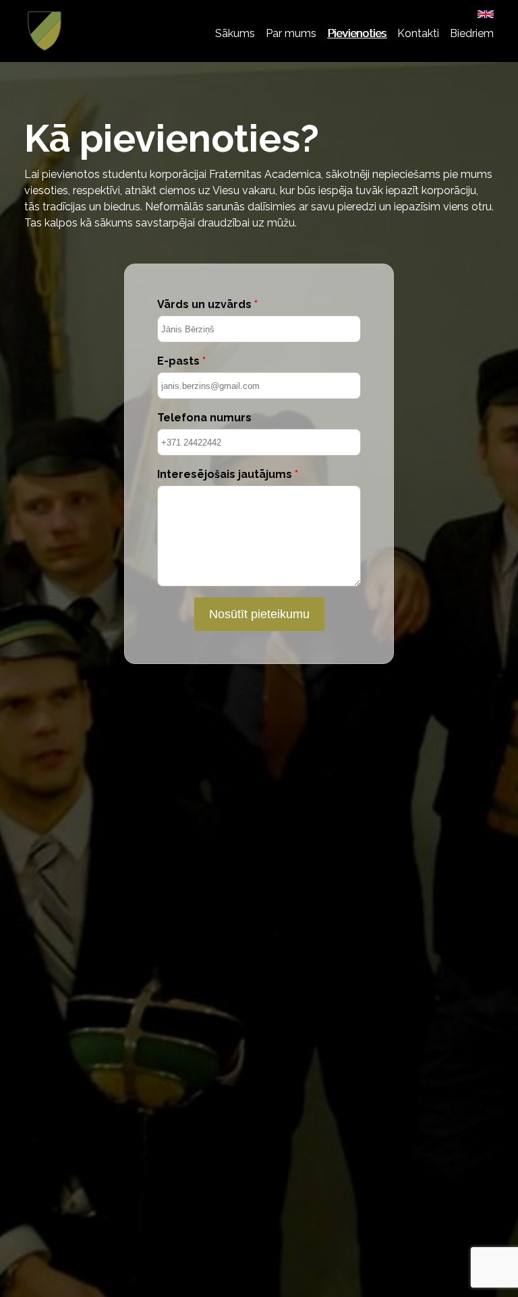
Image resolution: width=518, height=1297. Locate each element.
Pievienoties (356, 33)
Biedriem (472, 33)
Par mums (291, 33)
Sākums (235, 33)
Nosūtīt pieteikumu (259, 614)
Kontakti (418, 33)
